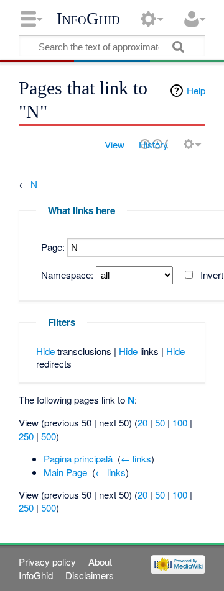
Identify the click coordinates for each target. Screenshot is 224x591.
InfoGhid (88, 18)
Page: (53, 246)
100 (179, 422)
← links (136, 458)
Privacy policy (47, 561)
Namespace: (67, 274)
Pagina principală (78, 458)
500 (48, 436)
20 (142, 422)
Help (196, 90)
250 (26, 436)
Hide (45, 351)
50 (160, 422)
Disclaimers (89, 575)
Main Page (65, 472)
